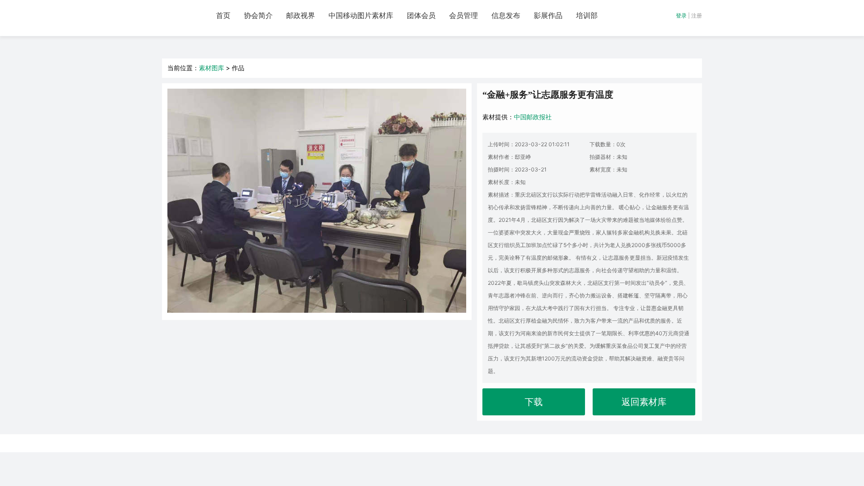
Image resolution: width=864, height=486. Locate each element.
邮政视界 (300, 15)
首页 (223, 15)
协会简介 (258, 15)
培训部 (587, 15)
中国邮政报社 (533, 117)
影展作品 (548, 15)
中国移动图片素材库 (360, 15)
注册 (696, 15)
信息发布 (505, 15)
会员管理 (463, 15)
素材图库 (211, 68)
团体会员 (421, 15)
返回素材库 (643, 401)
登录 (681, 15)
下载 (534, 401)
